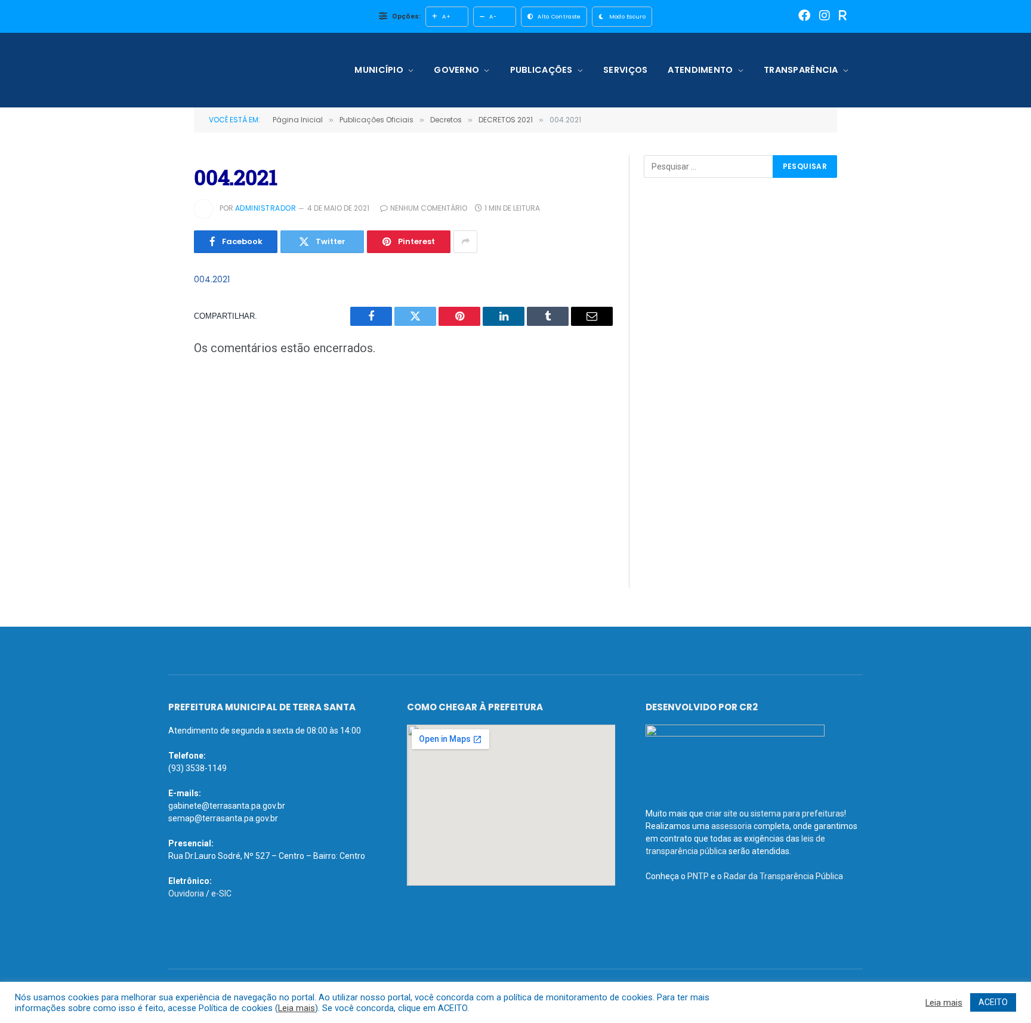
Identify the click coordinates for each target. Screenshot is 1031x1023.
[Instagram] (824, 16)
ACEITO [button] (993, 1002)
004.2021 (212, 279)
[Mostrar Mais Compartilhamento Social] (465, 241)
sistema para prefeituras (797, 813)
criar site (721, 813)
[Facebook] (804, 16)
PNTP (698, 876)
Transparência (801, 70)
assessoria (731, 826)
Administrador (265, 208)
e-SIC (221, 893)
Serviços (625, 70)
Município (378, 70)
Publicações (541, 70)
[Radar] (843, 16)
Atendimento (700, 70)
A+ (446, 16)
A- (492, 16)
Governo (456, 70)
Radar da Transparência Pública (783, 876)
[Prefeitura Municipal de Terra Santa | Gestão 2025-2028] (245, 70)
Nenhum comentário (428, 208)
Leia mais (296, 1008)
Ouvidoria (186, 893)
